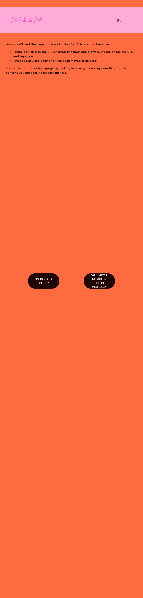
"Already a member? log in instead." (99, 281)
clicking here (68, 68)
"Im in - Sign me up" (44, 281)
